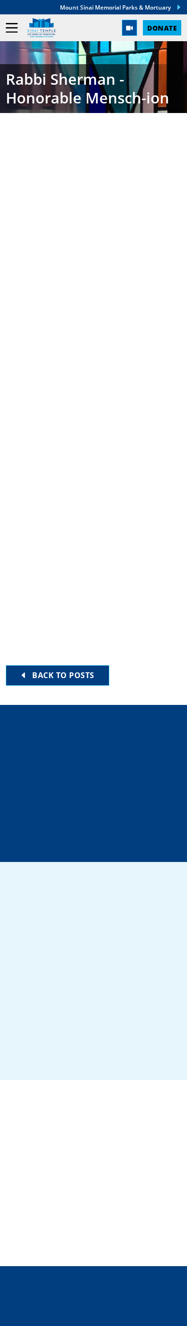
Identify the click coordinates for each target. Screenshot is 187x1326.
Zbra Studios (114, 1311)
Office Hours (99, 844)
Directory (99, 742)
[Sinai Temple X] (93, 1055)
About (20, 1207)
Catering (27, 1145)
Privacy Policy (93, 1292)
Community (32, 1161)
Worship (25, 1191)
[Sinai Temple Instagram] (128, 1055)
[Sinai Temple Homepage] (41, 27)
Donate (162, 28)
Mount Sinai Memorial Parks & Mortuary (115, 7)
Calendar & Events (49, 1222)
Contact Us (101, 810)
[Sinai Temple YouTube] (163, 1055)
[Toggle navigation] (12, 28)
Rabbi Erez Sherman (67, 207)
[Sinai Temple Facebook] (24, 1055)
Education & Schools (55, 1176)
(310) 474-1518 (99, 776)
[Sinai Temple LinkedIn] (59, 1055)
